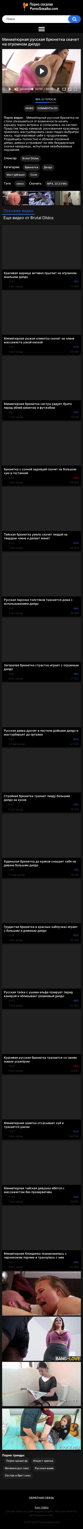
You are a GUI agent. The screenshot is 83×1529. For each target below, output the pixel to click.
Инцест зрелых (43, 1460)
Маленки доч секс (17, 1468)
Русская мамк (44, 1468)
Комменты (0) (47, 108)
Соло (33, 174)
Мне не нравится (31, 100)
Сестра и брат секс (18, 1475)
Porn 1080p (42, 1507)
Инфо (29, 108)
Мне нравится (25, 100)
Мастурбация (16, 174)
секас (20, 183)
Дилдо (48, 167)
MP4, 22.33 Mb (57, 183)
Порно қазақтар (16, 1460)
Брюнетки (31, 167)
